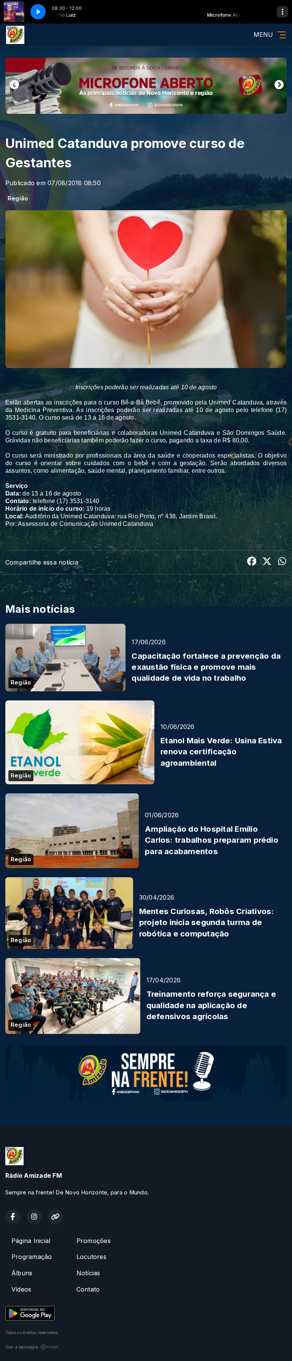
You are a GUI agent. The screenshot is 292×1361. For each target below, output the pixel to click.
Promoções (93, 1241)
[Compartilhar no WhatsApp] (282, 562)
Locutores (91, 1256)
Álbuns (21, 1273)
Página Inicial (30, 1241)
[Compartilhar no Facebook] (251, 562)
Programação (31, 1256)
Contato (88, 1289)
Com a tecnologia (21, 1347)
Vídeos (21, 1289)
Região (18, 198)
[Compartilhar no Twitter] (266, 562)
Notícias (88, 1273)
